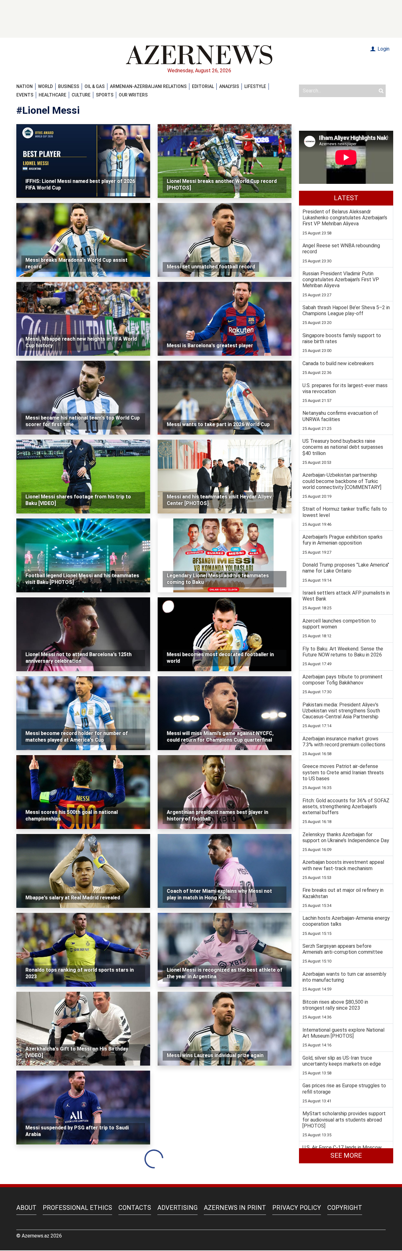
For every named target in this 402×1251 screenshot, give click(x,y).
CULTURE (81, 94)
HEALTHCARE (52, 94)
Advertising (177, 1207)
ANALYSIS (229, 86)
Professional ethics (77, 1207)
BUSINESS (68, 86)
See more (346, 1155)
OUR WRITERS (133, 94)
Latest (346, 198)
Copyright (344, 1207)
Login (382, 49)
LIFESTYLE (255, 86)
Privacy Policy (296, 1207)
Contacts (134, 1207)
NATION (24, 86)
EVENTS (24, 94)
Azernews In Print (235, 1207)
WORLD (45, 86)
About (26, 1207)
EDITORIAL (203, 86)
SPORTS (104, 94)
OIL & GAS (94, 86)
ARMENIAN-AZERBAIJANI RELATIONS (148, 86)
